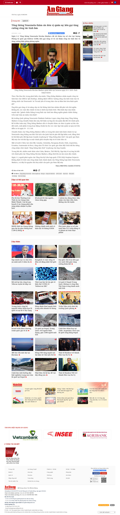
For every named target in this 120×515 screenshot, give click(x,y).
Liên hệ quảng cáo (90, 3)
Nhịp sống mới (12, 478)
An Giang (14, 176)
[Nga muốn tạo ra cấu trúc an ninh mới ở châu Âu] (22, 251)
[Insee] (60, 434)
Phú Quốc (71, 173)
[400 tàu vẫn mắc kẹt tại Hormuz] (22, 344)
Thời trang (50, 478)
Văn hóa (30, 475)
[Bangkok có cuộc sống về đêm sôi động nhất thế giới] (46, 251)
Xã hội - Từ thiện (70, 469)
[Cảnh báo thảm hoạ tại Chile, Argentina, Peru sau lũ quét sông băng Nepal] (69, 320)
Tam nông (30, 478)
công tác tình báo (50, 173)
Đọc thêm (16, 242)
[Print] (76, 33)
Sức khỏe (68, 475)
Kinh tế (10, 472)
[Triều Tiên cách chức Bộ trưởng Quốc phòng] (69, 298)
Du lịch (68, 478)
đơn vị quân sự (36, 173)
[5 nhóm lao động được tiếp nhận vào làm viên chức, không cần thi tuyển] (69, 189)
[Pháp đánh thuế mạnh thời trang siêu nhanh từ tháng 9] (46, 298)
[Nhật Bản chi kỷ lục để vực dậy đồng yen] (46, 364)
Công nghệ (50, 472)
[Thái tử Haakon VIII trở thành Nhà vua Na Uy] (69, 364)
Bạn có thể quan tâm (20, 180)
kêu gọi (43, 173)
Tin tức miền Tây (13, 481)
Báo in (112, 505)
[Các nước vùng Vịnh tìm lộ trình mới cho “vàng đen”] (88, 51)
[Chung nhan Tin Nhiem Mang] (27, 488)
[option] (25, 435)
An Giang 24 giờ (32, 469)
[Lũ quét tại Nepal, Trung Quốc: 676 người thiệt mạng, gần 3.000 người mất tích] (46, 320)
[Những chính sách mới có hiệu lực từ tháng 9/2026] (46, 218)
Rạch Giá (65, 173)
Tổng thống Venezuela (25, 173)
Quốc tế (25, 21)
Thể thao (49, 475)
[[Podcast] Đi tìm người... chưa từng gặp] (46, 189)
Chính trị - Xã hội (51, 469)
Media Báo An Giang (33, 481)
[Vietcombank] (25, 435)
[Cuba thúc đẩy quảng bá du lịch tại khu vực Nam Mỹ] (88, 44)
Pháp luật (68, 472)
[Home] (17, 2)
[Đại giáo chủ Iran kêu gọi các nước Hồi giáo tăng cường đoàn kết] (69, 251)
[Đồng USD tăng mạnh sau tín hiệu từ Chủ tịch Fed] (46, 344)
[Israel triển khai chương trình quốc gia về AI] (22, 320)
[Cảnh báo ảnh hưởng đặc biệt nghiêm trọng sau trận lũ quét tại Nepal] (22, 364)
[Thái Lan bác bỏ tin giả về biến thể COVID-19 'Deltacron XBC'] (46, 274)
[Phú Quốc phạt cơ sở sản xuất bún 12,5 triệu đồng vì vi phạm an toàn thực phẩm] (69, 218)
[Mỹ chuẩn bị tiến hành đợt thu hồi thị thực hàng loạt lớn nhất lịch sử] (88, 36)
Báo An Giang (21, 176)
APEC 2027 (59, 173)
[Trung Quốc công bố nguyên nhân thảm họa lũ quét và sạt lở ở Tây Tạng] (22, 298)
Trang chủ (16, 21)
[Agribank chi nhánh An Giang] (94, 435)
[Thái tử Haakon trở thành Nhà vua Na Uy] (69, 344)
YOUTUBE (103, 473)
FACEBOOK (96, 473)
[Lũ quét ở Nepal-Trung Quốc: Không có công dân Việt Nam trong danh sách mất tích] (69, 274)
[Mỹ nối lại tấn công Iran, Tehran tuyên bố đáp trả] (22, 274)
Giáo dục (30, 472)
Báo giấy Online (103, 3)
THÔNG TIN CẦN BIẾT (13, 444)
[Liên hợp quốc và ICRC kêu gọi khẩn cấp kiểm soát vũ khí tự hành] (88, 28)
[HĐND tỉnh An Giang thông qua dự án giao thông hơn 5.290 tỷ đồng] (22, 218)
